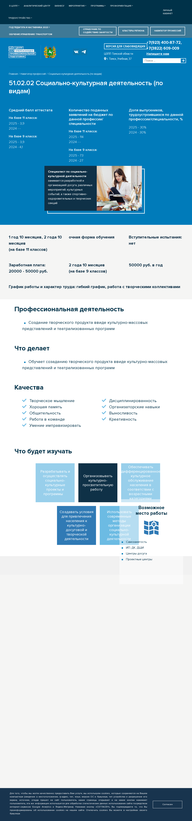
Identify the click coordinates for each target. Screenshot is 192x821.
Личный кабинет (168, 12)
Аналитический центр (37, 6)
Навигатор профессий (167, 31)
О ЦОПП (13, 6)
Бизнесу (59, 6)
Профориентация (120, 6)
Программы (97, 6)
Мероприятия (77, 6)
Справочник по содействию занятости (97, 31)
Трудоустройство (19, 18)
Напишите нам (157, 54)
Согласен (167, 804)
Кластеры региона (133, 31)
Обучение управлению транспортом (30, 34)
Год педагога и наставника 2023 (28, 27)
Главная (13, 73)
